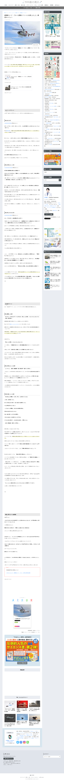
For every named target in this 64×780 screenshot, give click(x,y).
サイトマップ (11, 5)
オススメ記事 (40, 5)
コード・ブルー (28, 632)
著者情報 (51, 5)
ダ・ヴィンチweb (48, 92)
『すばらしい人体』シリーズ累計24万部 (32, 7)
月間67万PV (54, 210)
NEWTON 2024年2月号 (49, 89)
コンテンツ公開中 (30, 738)
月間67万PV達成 (20, 738)
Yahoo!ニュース (33, 731)
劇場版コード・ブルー (36, 632)
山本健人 (46, 197)
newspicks (47, 115)
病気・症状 (23, 5)
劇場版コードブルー (36, 630)
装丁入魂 (51, 103)
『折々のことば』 (55, 141)
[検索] (60, 180)
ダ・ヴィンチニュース (49, 112)
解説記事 (8, 130)
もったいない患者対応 (51, 207)
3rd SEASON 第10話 (8, 167)
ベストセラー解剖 (52, 106)
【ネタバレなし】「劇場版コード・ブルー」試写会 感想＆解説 (18, 572)
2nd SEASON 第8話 (8, 215)
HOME (6, 5)
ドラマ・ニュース (30, 5)
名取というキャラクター (14, 324)
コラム (35, 5)
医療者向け (46, 5)
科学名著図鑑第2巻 (56, 86)
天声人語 (51, 109)
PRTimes (47, 97)
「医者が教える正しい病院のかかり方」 (26, 735)
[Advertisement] (12, 100)
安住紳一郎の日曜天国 (54, 83)
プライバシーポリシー (34, 777)
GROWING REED (56, 80)
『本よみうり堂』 (56, 126)
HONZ (50, 144)
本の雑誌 (47, 129)
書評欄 (50, 95)
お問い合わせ (57, 5)
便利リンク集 (17, 5)
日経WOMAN (48, 123)
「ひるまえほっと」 (51, 138)
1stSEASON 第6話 (8, 123)
